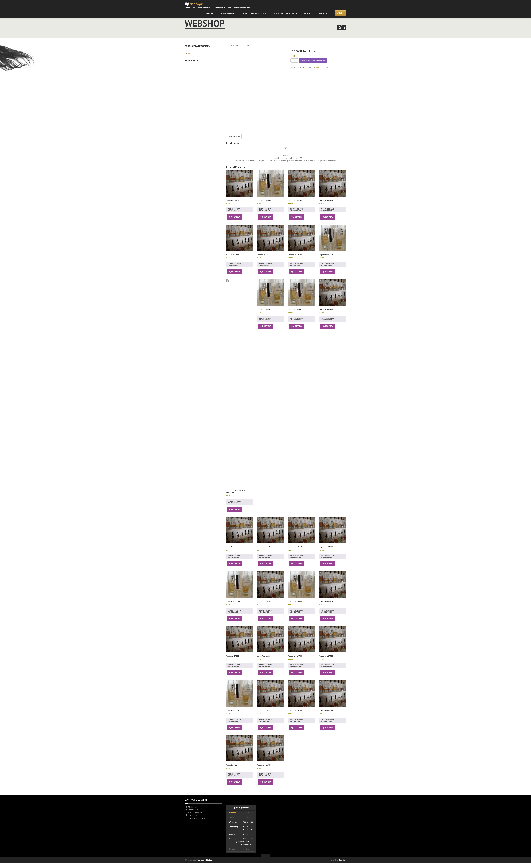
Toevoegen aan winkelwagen (312, 60)
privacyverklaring (205, 860)
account (324, 13)
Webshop (341, 13)
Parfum (191, 53)
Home (228, 46)
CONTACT (308, 13)
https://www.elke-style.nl (197, 818)
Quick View (234, 217)
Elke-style (342, 860)
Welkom (209, 13)
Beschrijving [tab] (234, 136)
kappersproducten (285, 13)
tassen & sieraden (254, 13)
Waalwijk (227, 13)
